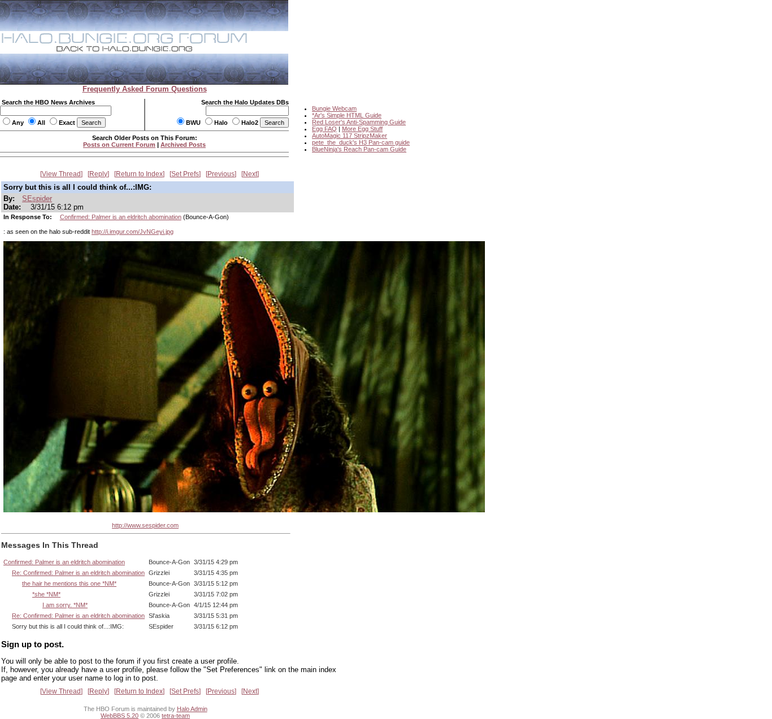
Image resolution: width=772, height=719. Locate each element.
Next (250, 174)
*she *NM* (46, 594)
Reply (98, 174)
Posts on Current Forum (119, 144)
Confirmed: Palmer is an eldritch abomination (120, 216)
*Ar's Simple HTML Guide (346, 115)
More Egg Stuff (362, 128)
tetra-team (176, 715)
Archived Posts (183, 144)
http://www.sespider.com (145, 525)
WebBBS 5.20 (119, 715)
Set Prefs (185, 174)
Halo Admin (192, 708)
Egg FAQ (324, 128)
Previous (221, 174)
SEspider (37, 198)
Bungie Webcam (334, 108)
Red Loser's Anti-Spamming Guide (359, 122)
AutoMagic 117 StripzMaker (349, 135)
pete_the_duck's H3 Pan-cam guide (361, 142)
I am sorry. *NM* (65, 605)
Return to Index (139, 174)
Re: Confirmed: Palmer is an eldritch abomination (78, 572)
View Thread (61, 174)
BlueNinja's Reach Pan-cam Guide (359, 149)
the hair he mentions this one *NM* (69, 583)
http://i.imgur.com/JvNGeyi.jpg (133, 231)
